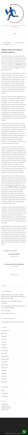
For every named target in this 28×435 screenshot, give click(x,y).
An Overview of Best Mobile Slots (14, 264)
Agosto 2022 (4, 367)
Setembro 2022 (4, 364)
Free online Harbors (6, 310)
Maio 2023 (3, 342)
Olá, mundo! (20, 322)
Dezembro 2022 (5, 356)
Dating (2, 390)
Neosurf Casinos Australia (7, 313)
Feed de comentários (6, 408)
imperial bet (19, 64)
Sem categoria (4, 393)
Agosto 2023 (4, 333)
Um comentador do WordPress (8, 322)
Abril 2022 (3, 379)
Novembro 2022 (5, 359)
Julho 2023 (3, 336)
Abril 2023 (3, 345)
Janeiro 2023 (4, 353)
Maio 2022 (3, 376)
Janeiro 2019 (4, 382)
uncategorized (7, 44)
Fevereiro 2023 (4, 350)
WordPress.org (4, 409)
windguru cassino (12, 185)
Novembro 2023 (5, 330)
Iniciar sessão (4, 404)
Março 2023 (4, 347)
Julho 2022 (3, 370)
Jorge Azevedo (7, 42)
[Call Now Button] (24, 432)
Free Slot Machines (14, 254)
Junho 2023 (4, 339)
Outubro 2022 (4, 362)
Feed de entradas (5, 406)
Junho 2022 (4, 373)
